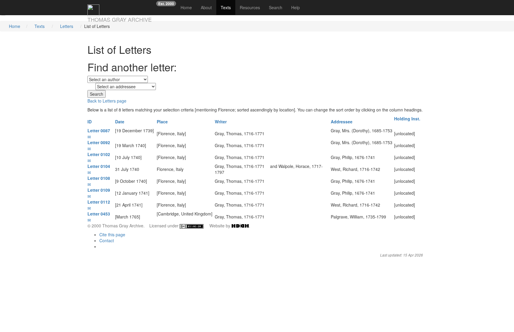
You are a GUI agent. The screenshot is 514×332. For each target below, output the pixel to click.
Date (120, 122)
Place (163, 122)
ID (90, 122)
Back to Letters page (106, 101)
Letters (66, 26)
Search (275, 7)
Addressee (342, 122)
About (206, 7)
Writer (221, 122)
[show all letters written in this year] (116, 136)
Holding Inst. (407, 119)
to (90, 87)
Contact (106, 240)
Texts (226, 7)
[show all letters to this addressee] (332, 136)
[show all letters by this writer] (267, 133)
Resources (250, 7)
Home (188, 7)
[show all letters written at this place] (188, 133)
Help (295, 7)
